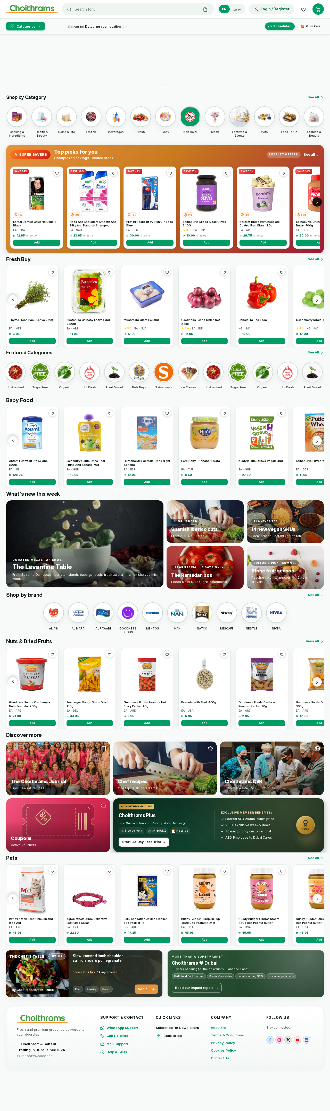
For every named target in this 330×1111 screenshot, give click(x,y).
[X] (288, 1040)
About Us (218, 1028)
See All (313, 97)
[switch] (231, 9)
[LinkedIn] (306, 1040)
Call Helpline (117, 1036)
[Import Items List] (205, 9)
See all (309, 154)
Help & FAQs (116, 1052)
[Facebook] (270, 1040)
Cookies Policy (223, 1050)
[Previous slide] (13, 63)
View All (312, 641)
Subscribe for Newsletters (177, 1028)
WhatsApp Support (122, 1028)
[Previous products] (13, 299)
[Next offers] (317, 202)
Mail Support (117, 1044)
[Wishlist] (303, 9)
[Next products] (317, 299)
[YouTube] (297, 1040)
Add (37, 242)
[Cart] (318, 9)
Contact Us (220, 1058)
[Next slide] (316, 63)
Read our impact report (194, 988)
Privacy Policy (223, 1043)
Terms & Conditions (227, 1035)
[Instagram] (279, 1040)
